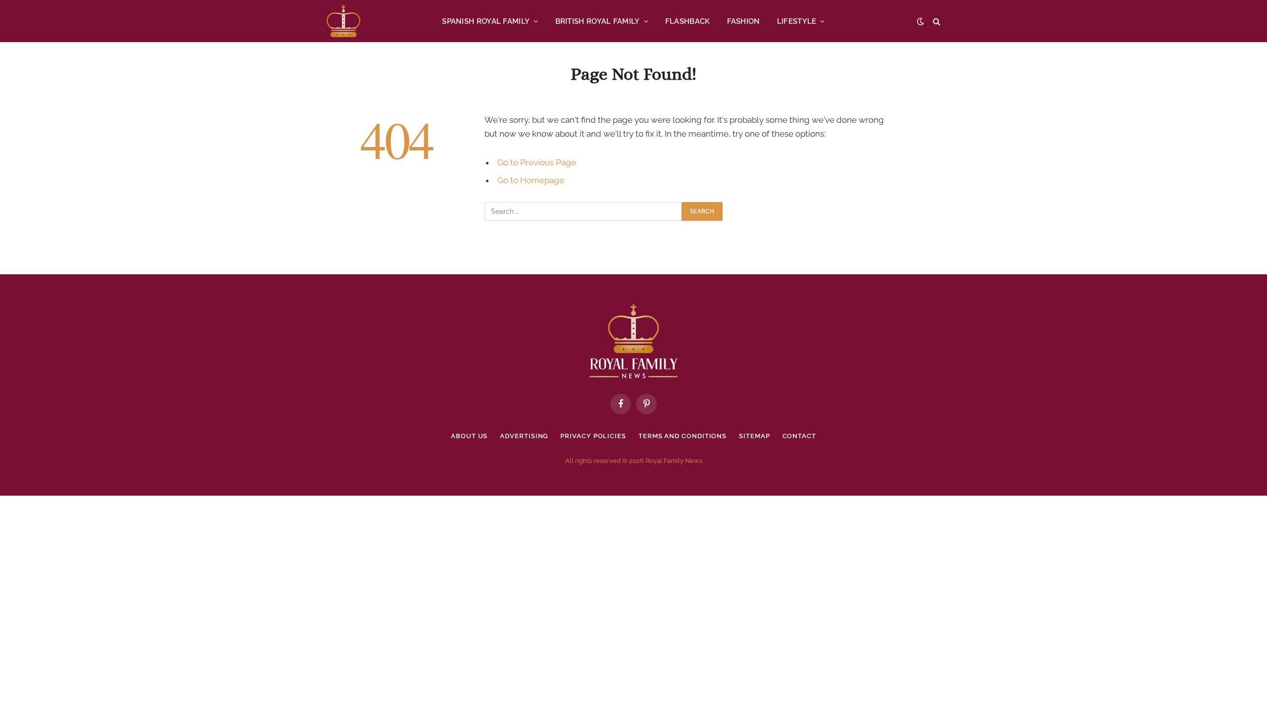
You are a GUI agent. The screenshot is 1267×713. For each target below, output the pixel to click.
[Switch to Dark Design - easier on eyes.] (920, 21)
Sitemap (754, 436)
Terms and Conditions (682, 436)
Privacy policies (593, 436)
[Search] (935, 21)
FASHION (743, 21)
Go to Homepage (530, 180)
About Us (469, 436)
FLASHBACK (687, 21)
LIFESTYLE (797, 21)
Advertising (524, 436)
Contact (799, 436)
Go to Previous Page (536, 162)
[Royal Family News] (343, 21)
